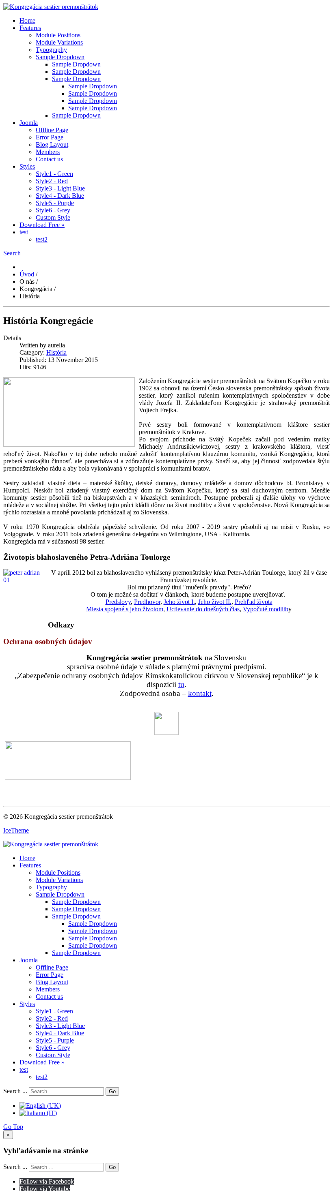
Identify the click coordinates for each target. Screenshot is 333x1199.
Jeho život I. (179, 601)
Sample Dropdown (60, 57)
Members (48, 151)
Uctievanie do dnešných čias (203, 609)
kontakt (200, 693)
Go (112, 1091)
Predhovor (147, 601)
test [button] (23, 232)
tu (181, 684)
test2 (42, 239)
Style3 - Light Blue (60, 188)
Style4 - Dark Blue (60, 195)
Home (27, 20)
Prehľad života (253, 601)
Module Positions (58, 35)
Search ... (15, 1091)
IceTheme (16, 830)
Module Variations (59, 42)
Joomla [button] (28, 122)
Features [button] (30, 27)
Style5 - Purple (55, 202)
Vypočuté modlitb (265, 609)
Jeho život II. (214, 601)
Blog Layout (52, 144)
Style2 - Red (52, 181)
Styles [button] (27, 166)
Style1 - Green (54, 173)
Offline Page (52, 129)
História (56, 352)
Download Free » (42, 224)
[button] (12, 253)
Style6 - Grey (53, 210)
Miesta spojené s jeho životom (124, 609)
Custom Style (53, 217)
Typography (51, 49)
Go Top (13, 1126)
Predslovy (118, 601)
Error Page (49, 137)
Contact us (49, 159)
